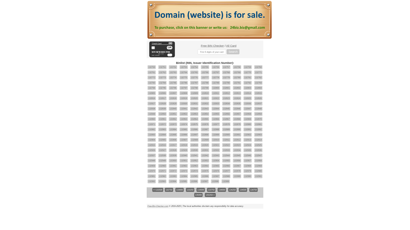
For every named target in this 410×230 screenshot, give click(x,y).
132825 (247, 98)
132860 (151, 119)
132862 (173, 119)
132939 (173, 155)
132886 (194, 129)
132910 (215, 140)
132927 (162, 150)
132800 (215, 88)
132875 (194, 124)
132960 (162, 166)
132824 (237, 98)
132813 (237, 93)
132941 (194, 155)
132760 (258, 67)
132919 (194, 145)
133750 (211, 190)
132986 (205, 176)
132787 (194, 83)
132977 (226, 171)
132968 (247, 166)
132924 (247, 145)
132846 (237, 108)
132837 (258, 103)
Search (233, 51)
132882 (151, 129)
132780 (237, 77)
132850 (162, 114)
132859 (258, 114)
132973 (183, 171)
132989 (237, 176)
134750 (253, 190)
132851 (173, 114)
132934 (237, 150)
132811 (215, 93)
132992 (151, 181)
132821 (205, 98)
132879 (237, 124)
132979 (247, 171)
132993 (162, 181)
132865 (205, 119)
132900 (226, 135)
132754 (194, 67)
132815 (258, 93)
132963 (194, 166)
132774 (173, 77)
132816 (151, 98)
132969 (258, 166)
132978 (237, 171)
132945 (237, 155)
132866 (215, 119)
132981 (151, 176)
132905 (162, 140)
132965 (215, 166)
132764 (183, 72)
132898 (205, 135)
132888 (215, 129)
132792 (247, 83)
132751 (162, 67)
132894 (162, 135)
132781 (247, 77)
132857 (237, 114)
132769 (237, 72)
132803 (247, 88)
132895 (173, 135)
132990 (247, 176)
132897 (194, 135)
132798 (194, 88)
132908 (194, 140)
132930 (194, 150)
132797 (183, 88)
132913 (247, 140)
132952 (194, 160)
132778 (215, 77)
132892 (258, 129)
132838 (151, 108)
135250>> (210, 195)
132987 (215, 176)
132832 (205, 103)
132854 (205, 114)
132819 (183, 98)
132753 (183, 67)
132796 (173, 88)
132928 (173, 150)
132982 (162, 176)
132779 (226, 77)
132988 (226, 176)
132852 (183, 114)
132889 (226, 129)
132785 (173, 83)
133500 (200, 190)
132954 (215, 160)
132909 (205, 140)
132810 (205, 93)
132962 (183, 166)
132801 (226, 88)
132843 (205, 108)
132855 (215, 114)
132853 (194, 114)
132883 (162, 129)
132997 (204, 181)
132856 (226, 114)
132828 (162, 103)
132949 (162, 160)
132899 (215, 135)
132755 (205, 67)
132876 (205, 124)
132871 (151, 124)
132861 (162, 119)
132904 (151, 140)
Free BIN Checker (212, 45)
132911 (226, 140)
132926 (151, 150)
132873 (173, 124)
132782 (258, 77)
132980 (258, 171)
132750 (151, 67)
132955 (226, 160)
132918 (183, 145)
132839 (162, 108)
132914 (258, 140)
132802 (237, 88)
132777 (205, 77)
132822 (215, 98)
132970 (151, 171)
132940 (183, 155)
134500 (243, 190)
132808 (183, 93)
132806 (162, 93)
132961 (173, 166)
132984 (183, 176)
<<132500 (157, 190)
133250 (190, 190)
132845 (226, 108)
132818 (173, 98)
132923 (237, 145)
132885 (183, 129)
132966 (226, 166)
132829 (173, 103)
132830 (183, 103)
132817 (162, 98)
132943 (215, 155)
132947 (258, 155)
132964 (205, 166)
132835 (237, 103)
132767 (215, 72)
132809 (194, 93)
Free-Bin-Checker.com (158, 206)
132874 (183, 124)
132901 (237, 135)
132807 (173, 93)
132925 (258, 145)
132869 (247, 119)
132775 (183, 77)
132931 (205, 150)
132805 (151, 93)
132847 (247, 108)
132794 (151, 88)
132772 (151, 77)
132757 (226, 67)
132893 (151, 135)
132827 (151, 103)
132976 (215, 171)
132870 (258, 119)
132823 (226, 98)
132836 (247, 103)
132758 (237, 67)
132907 (183, 140)
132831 (194, 103)
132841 (183, 108)
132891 (247, 129)
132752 (173, 67)
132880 (247, 124)
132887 (205, 129)
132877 (215, 124)
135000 (198, 195)
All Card (231, 45)
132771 (258, 72)
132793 (258, 83)
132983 (173, 176)
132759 (247, 67)
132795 (162, 88)
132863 (183, 119)
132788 (205, 83)
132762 (162, 72)
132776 (194, 77)
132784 (162, 83)
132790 (226, 83)
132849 (151, 114)
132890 (237, 129)
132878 (226, 124)
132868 (237, 119)
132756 (215, 67)
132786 (183, 83)
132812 (226, 93)
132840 (173, 108)
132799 (205, 88)
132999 (225, 181)
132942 (205, 155)
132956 (237, 160)
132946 (247, 155)
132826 (258, 98)
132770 (247, 72)
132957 (247, 160)
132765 (194, 72)
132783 (151, 83)
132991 (258, 176)
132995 (183, 181)
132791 (237, 83)
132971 (162, 171)
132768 (226, 72)
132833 (215, 103)
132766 (205, 72)
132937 (151, 155)
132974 (194, 171)
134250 (232, 190)
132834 (226, 103)
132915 (151, 145)
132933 (226, 150)
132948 (151, 160)
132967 (237, 166)
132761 (151, 72)
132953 (205, 160)
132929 (183, 150)
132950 (173, 160)
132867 (226, 119)
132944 (226, 155)
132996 (194, 181)
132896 (183, 135)
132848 (258, 108)
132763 (173, 72)
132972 (173, 171)
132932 (215, 150)
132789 (215, 83)
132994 (172, 181)
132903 (258, 135)
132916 (162, 145)
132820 (194, 98)
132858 (247, 114)
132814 (247, 93)
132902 (247, 135)
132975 (205, 171)
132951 (183, 160)
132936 (258, 150)
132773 (162, 77)
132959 (151, 166)
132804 (258, 88)
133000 (179, 190)
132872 (162, 124)
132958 (258, 160)
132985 (194, 176)
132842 (194, 108)
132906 (173, 140)
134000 (221, 190)
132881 (258, 124)
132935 (247, 150)
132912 (237, 140)
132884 (173, 129)
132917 (173, 145)
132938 (162, 155)
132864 (194, 119)
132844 (215, 108)
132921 (215, 145)
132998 (215, 181)
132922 (226, 145)
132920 (205, 145)
